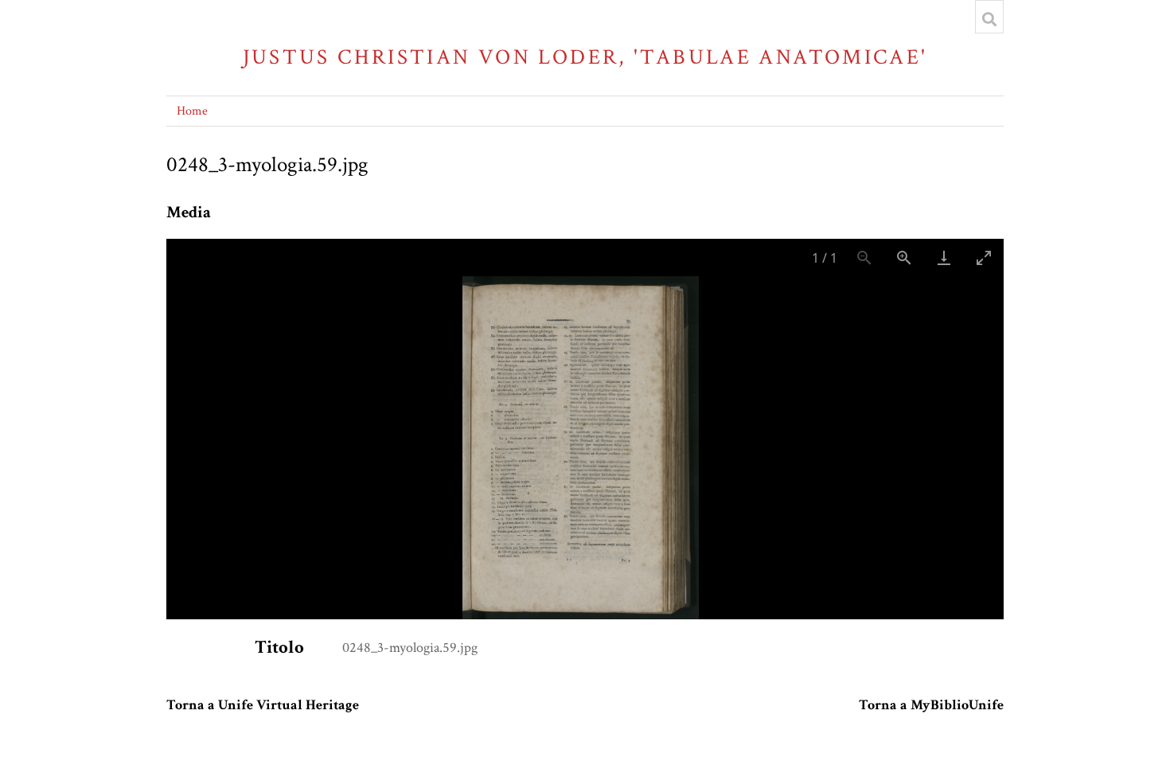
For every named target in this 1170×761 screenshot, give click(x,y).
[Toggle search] (989, 19)
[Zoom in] (904, 257)
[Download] (944, 257)
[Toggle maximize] (984, 257)
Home (192, 111)
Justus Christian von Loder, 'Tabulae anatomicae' (585, 57)
